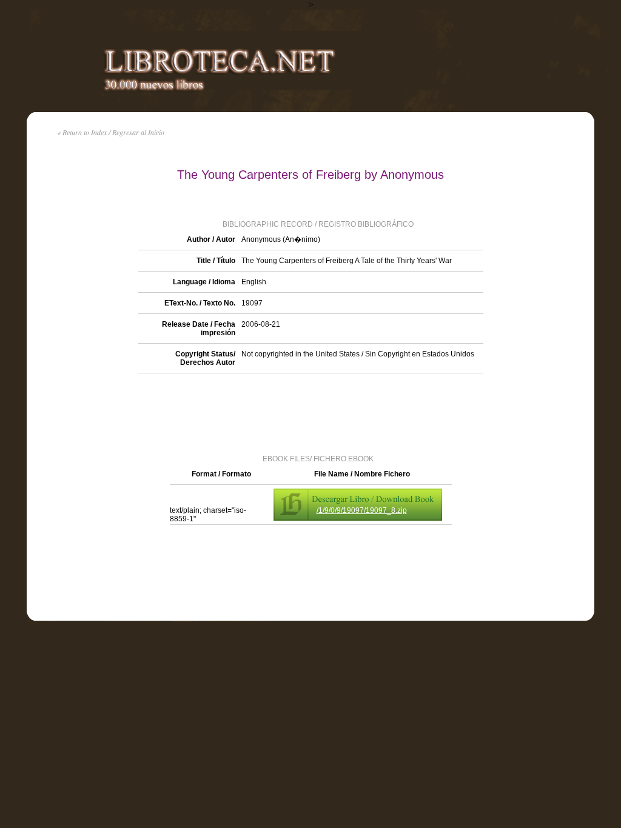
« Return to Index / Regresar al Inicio (110, 132)
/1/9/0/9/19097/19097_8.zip (362, 510)
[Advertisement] (310, 413)
